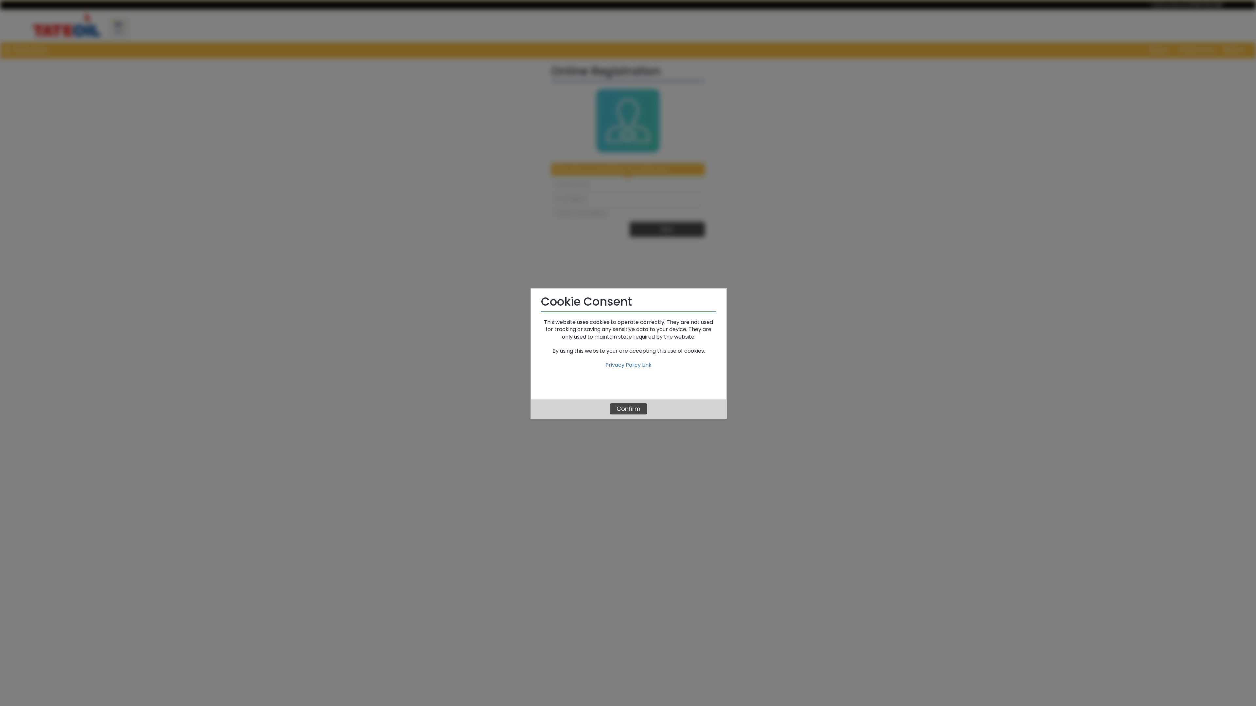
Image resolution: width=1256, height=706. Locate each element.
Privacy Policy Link (628, 365)
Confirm (628, 409)
